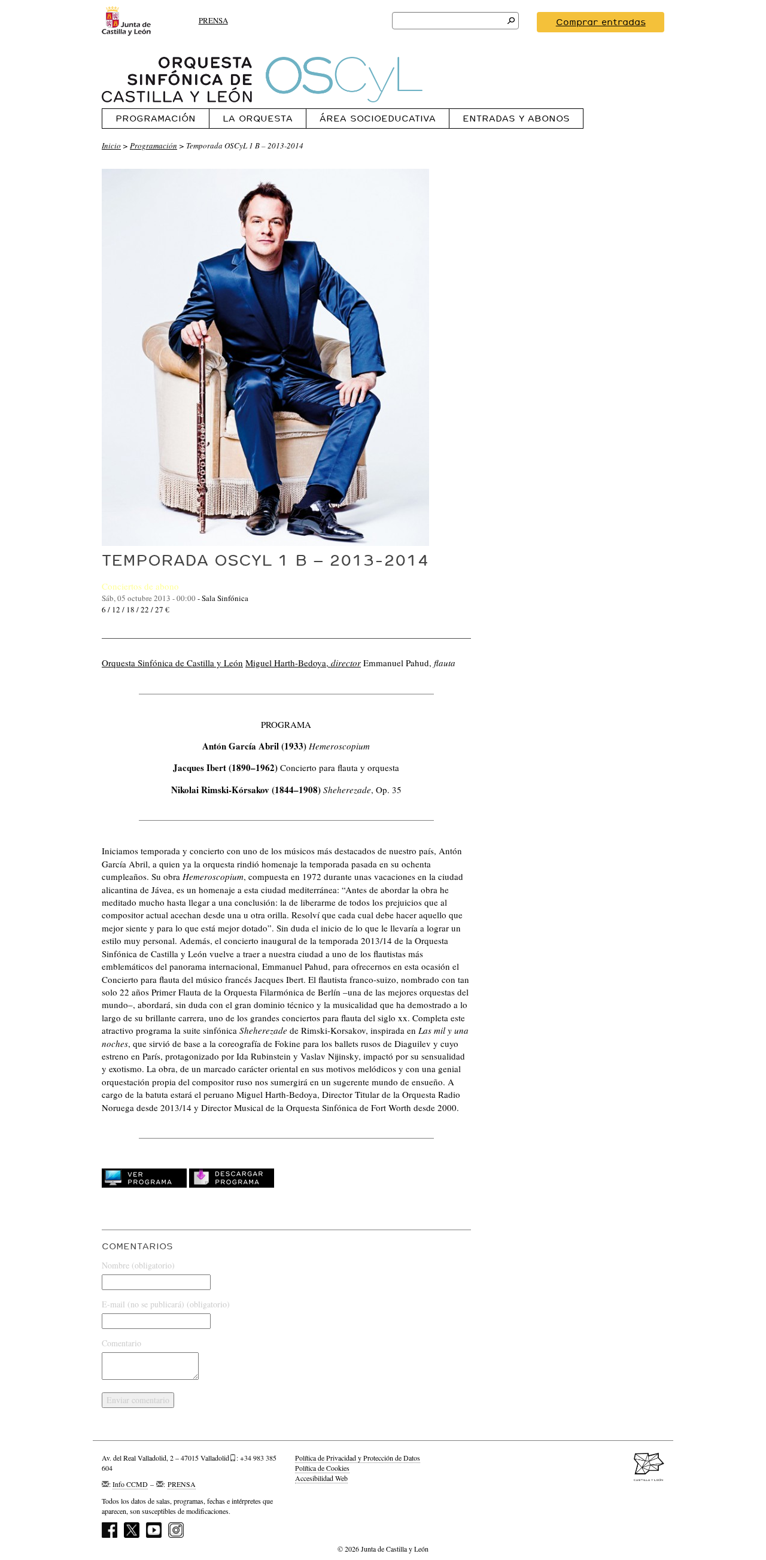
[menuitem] (155, 118)
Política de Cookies (322, 1468)
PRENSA (213, 20)
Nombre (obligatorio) (138, 1265)
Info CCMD (130, 1484)
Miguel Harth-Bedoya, (303, 663)
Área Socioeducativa (378, 118)
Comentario (121, 1343)
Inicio (111, 145)
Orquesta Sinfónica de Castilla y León (172, 663)
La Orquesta (258, 118)
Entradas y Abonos (516, 118)
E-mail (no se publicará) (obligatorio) (166, 1304)
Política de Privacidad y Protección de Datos (357, 1457)
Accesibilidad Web (321, 1478)
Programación (155, 118)
